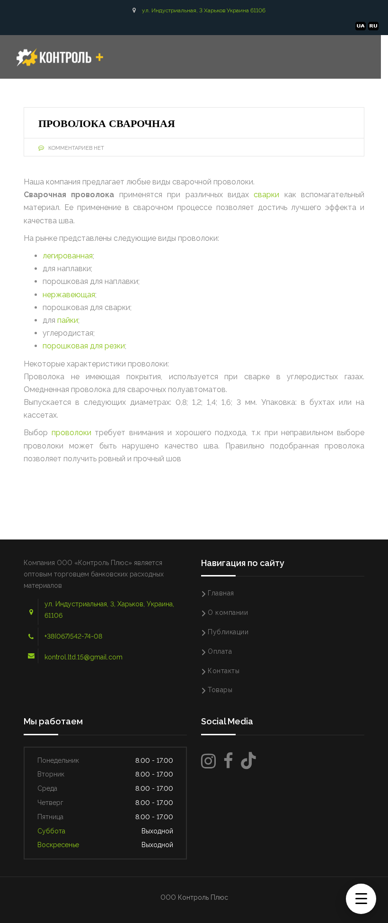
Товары (220, 690)
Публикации (228, 632)
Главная (221, 593)
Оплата (220, 651)
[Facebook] (228, 761)
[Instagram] (208, 761)
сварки (266, 194)
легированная (68, 255)
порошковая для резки (84, 345)
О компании (228, 612)
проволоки (71, 432)
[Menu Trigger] (361, 899)
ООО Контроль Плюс (194, 897)
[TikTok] (248, 761)
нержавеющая (69, 294)
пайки (67, 320)
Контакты (223, 671)
